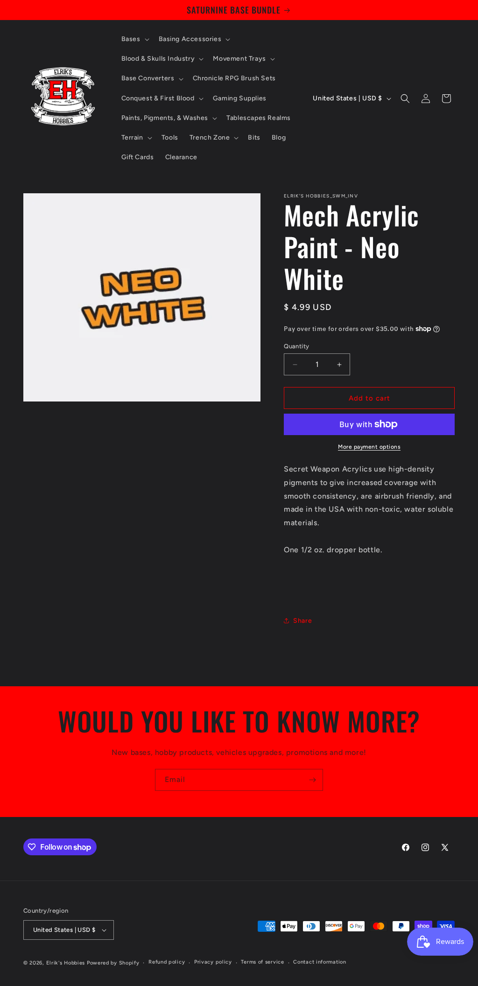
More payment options (369, 447)
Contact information (319, 962)
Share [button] (302, 621)
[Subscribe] (312, 780)
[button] (134, 39)
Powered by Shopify (113, 963)
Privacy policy (213, 962)
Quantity (296, 346)
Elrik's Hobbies (65, 963)
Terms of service (262, 962)
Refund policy (166, 962)
